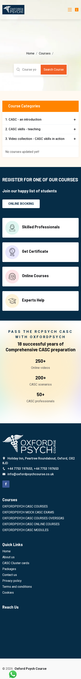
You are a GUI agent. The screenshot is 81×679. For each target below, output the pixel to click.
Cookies (8, 592)
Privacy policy (12, 581)
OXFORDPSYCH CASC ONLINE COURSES (31, 524)
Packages (9, 569)
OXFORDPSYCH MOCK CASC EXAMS (28, 512)
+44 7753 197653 (19, 469)
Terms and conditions (17, 587)
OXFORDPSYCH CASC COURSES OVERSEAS (33, 518)
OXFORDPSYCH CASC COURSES (25, 506)
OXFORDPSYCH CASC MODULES (25, 530)
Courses (45, 53)
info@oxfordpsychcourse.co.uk (30, 474)
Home (30, 53)
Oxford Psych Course (31, 669)
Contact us (9, 575)
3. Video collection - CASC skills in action (34, 139)
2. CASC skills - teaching (22, 129)
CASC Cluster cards (15, 563)
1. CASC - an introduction (23, 119)
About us (8, 557)
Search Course (54, 69)
